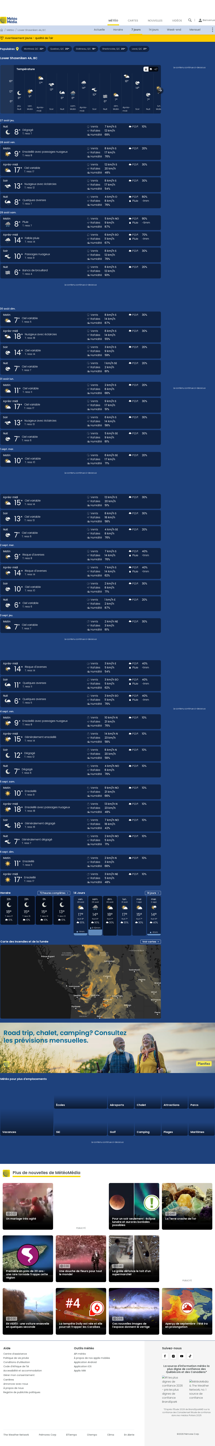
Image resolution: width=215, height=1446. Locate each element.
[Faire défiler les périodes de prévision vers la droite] (160, 90)
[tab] (145, 69)
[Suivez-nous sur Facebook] (165, 1356)
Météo (10, 30)
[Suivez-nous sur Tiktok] (190, 1356)
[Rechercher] (190, 20)
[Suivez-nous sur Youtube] (182, 1356)
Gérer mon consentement (19, 1375)
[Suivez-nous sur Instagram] (173, 1356)
